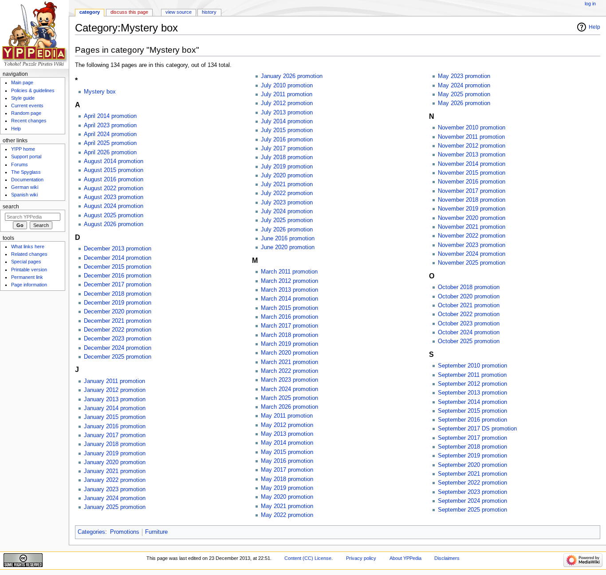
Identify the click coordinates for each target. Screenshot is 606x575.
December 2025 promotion (117, 357)
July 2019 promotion (287, 167)
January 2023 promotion (115, 489)
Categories (91, 532)
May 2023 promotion (464, 76)
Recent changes (29, 120)
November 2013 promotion (471, 155)
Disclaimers (447, 558)
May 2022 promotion (287, 515)
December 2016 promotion (117, 276)
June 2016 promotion (288, 238)
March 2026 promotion (289, 407)
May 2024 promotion (464, 85)
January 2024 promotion (115, 498)
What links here (27, 246)
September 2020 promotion (472, 465)
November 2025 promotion (471, 263)
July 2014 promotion (287, 121)
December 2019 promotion (117, 303)
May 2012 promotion (287, 425)
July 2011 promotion (286, 94)
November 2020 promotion (471, 218)
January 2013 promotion (115, 399)
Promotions (124, 532)
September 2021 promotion (472, 474)
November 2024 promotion (471, 254)
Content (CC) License (307, 558)
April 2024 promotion (110, 134)
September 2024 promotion (472, 501)
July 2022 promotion (287, 193)
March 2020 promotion (289, 353)
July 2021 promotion (287, 184)
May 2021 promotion (287, 506)
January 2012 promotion (115, 390)
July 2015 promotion (287, 130)
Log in (590, 3)
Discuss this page (129, 12)
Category (89, 12)
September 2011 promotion (472, 375)
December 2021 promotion (117, 321)
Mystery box (100, 92)
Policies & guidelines (33, 90)
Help (594, 27)
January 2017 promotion (115, 435)
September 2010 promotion (472, 366)
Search (11, 206)
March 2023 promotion (289, 380)
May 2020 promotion (287, 497)
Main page (22, 82)
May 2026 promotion (464, 103)
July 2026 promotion (287, 230)
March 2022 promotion (289, 371)
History (209, 12)
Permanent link (27, 277)
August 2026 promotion (113, 224)
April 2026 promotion (110, 152)
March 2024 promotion (289, 389)
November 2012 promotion (471, 146)
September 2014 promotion (472, 402)
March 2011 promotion (289, 272)
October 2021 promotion (469, 305)
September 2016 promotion (472, 420)
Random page (26, 113)
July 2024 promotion (287, 211)
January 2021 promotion (115, 471)
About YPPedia (405, 558)
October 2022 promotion (469, 314)
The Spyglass (26, 172)
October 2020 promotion (469, 296)
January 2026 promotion (292, 76)
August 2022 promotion (113, 188)
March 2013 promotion (289, 290)
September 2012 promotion (472, 384)
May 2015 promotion (287, 452)
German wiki (24, 187)
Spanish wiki (24, 194)
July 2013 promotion (287, 113)
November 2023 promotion (471, 245)
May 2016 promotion (287, 461)
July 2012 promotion (287, 103)
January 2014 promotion (115, 408)
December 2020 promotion (117, 312)
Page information (29, 284)
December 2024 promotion (117, 348)
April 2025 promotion (110, 143)
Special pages (26, 261)
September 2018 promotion (472, 447)
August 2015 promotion (113, 170)
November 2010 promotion (471, 128)
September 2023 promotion (472, 492)
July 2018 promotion (287, 157)
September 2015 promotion (472, 411)
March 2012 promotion (289, 281)
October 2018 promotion (469, 287)
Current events (27, 105)
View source (178, 12)
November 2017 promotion (471, 191)
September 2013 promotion (472, 393)
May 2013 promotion (287, 434)
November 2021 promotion (471, 227)
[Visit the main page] (34, 34)
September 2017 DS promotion (477, 429)
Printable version (29, 269)
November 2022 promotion (471, 236)
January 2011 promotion (114, 381)
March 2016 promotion (289, 317)
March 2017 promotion (289, 326)
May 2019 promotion (287, 488)
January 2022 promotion (115, 480)
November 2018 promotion (471, 200)
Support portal (26, 156)
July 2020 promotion (287, 175)
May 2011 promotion (287, 416)
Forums (19, 164)
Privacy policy (361, 558)
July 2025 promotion (287, 220)
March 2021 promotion (289, 362)
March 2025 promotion (289, 398)
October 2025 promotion (469, 341)
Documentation (27, 179)
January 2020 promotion (115, 462)
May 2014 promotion (287, 443)
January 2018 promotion (115, 444)
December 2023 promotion (117, 339)
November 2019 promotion (471, 209)
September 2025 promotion (472, 510)
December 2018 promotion (117, 294)
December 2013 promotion (117, 249)
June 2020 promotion (288, 247)
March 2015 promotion (289, 308)
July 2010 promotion (287, 85)
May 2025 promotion (464, 94)
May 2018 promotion (287, 479)
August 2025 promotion (113, 215)
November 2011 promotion (471, 137)
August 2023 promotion (113, 197)
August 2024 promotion (113, 206)
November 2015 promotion (471, 173)
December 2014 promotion (117, 258)
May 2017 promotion (287, 470)
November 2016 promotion (471, 182)
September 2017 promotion (472, 438)
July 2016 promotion (287, 140)
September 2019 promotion (472, 456)
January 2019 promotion (115, 453)
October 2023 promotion (469, 324)
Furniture (156, 532)
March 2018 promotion (289, 335)
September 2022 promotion (472, 483)
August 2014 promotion (113, 161)
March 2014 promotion (289, 299)
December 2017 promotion (117, 285)
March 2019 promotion (289, 344)
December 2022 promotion (117, 330)
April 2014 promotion (110, 116)
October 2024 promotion (469, 332)
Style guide (23, 98)
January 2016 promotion (115, 426)
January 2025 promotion (115, 507)
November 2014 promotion (471, 164)
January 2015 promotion (115, 417)
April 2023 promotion (110, 125)
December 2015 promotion (117, 267)
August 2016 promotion (113, 179)
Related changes (29, 254)
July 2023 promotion (287, 202)
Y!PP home (23, 149)
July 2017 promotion (287, 148)
